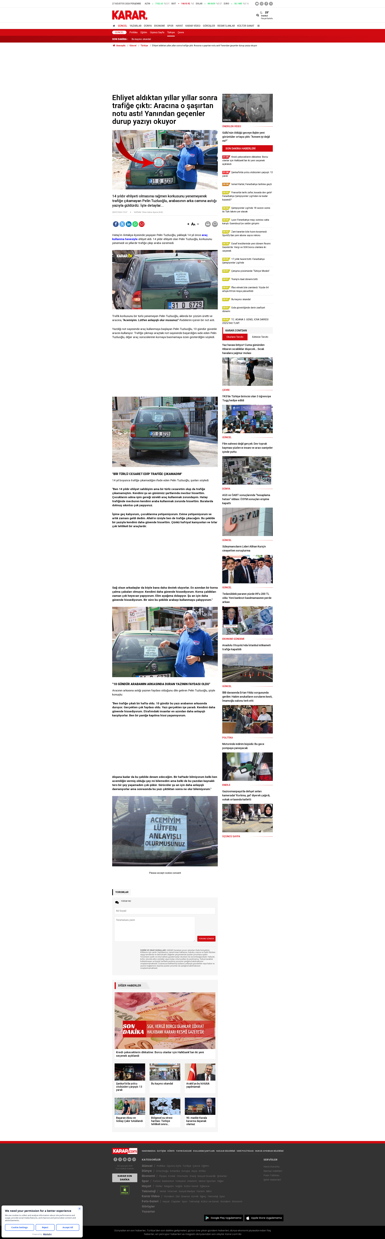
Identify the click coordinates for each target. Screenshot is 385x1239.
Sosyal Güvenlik (206, 1176)
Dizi (178, 1196)
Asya (194, 1171)
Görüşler (209, 25)
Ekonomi (159, 25)
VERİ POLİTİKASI (245, 1150)
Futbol (156, 1181)
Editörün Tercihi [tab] (260, 336)
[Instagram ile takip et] (134, 1159)
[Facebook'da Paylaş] (116, 224)
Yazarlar (136, 25)
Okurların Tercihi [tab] (234, 336)
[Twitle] (122, 224)
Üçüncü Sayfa (157, 32)
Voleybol (180, 1181)
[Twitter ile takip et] (271, 4)
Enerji (193, 1176)
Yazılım (200, 1191)
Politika (133, 32)
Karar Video (192, 25)
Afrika (202, 1171)
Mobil (163, 1191)
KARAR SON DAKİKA (125, 1177)
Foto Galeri (150, 1201)
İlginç (203, 1196)
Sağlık (178, 1186)
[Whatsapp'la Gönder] (135, 224)
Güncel (122, 25)
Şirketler (222, 1176)
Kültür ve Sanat (210, 1201)
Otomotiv (182, 1176)
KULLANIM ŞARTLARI (204, 1150)
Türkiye (171, 32)
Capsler (175, 1201)
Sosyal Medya (187, 1191)
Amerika (175, 1171)
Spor (170, 25)
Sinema (185, 1196)
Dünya (148, 25)
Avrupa (185, 1171)
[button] (188, 224)
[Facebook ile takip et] (266, 4)
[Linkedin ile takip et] (129, 1159)
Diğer (220, 1181)
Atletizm (192, 1181)
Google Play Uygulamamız (226, 1218)
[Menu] (258, 26)
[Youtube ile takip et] (257, 4)
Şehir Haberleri (272, 1179)
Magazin (169, 1186)
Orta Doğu (162, 1171)
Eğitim (143, 32)
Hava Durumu (271, 1166)
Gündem (169, 1196)
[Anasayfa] (114, 26)
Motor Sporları (207, 1181)
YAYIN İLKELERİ (184, 1150)
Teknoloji (149, 1191)
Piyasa (163, 1176)
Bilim (209, 1191)
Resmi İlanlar (226, 25)
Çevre (181, 32)
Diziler (159, 1186)
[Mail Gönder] (142, 224)
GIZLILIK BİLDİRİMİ (225, 1150)
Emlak (171, 1176)
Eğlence (204, 1186)
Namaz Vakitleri (272, 1171)
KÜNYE (171, 1150)
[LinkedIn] (129, 224)
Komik (195, 1196)
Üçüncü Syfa (174, 1166)
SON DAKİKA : (120, 39)
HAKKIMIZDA (149, 1150)
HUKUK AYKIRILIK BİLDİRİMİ (269, 1150)
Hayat (179, 25)
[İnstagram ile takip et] (261, 4)
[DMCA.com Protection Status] (124, 1190)
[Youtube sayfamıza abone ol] (125, 1159)
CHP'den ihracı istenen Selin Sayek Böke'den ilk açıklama (161, 39)
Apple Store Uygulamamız (266, 1218)
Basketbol (168, 1181)
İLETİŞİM (161, 1150)
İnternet (172, 1191)
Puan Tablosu (271, 1175)
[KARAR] (129, 14)
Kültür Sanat (245, 25)
